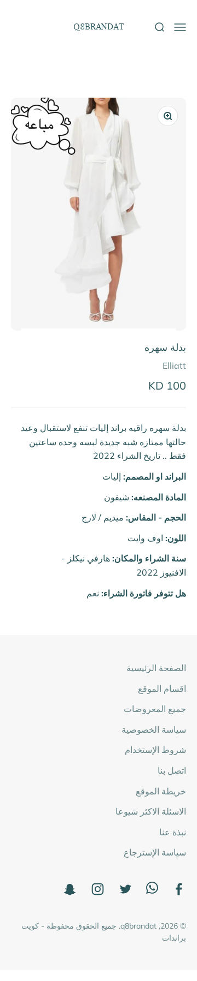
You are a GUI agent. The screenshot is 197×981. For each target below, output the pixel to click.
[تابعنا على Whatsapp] (152, 890)
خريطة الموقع (161, 791)
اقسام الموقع (162, 688)
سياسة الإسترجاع (155, 852)
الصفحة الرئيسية (156, 667)
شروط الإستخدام (155, 749)
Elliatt (174, 365)
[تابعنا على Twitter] (125, 889)
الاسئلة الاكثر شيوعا (150, 811)
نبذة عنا (172, 832)
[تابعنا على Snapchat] (69, 889)
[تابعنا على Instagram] (97, 889)
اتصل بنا (172, 770)
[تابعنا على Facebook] (178, 889)
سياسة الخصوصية (153, 729)
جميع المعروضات (155, 708)
